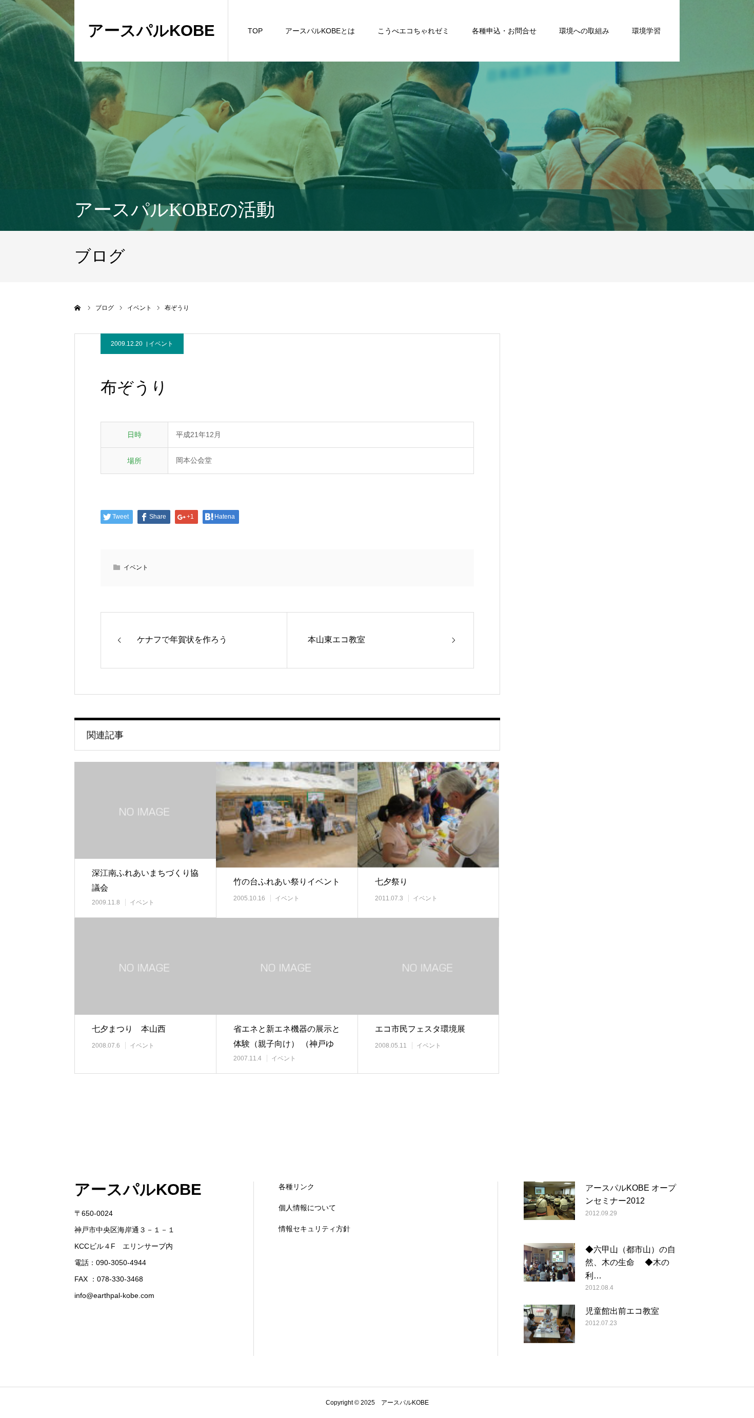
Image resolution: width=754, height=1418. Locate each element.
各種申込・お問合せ (504, 31)
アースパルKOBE (151, 31)
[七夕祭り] (428, 815)
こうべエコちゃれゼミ (413, 31)
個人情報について (307, 1208)
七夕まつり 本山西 (129, 1029)
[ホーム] (78, 307)
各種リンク (296, 1187)
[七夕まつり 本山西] (145, 966)
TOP (255, 31)
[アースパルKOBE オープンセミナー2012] (549, 1207)
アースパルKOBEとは (320, 31)
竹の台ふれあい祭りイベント (286, 881)
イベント (161, 343)
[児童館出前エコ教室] (549, 1330)
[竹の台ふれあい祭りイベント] (287, 815)
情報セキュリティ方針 (314, 1229)
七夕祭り (391, 881)
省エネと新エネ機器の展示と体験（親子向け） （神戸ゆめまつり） (286, 1044)
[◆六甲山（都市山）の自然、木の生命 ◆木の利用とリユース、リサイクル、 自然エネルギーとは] (549, 1268)
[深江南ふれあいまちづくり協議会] (145, 810)
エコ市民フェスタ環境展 (420, 1029)
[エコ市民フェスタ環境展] (428, 966)
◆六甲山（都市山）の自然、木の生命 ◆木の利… (630, 1262)
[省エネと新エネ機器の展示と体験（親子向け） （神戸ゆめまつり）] (287, 966)
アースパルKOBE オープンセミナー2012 (630, 1195)
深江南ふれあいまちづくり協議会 (145, 880)
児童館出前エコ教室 (622, 1311)
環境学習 (646, 31)
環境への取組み (584, 31)
